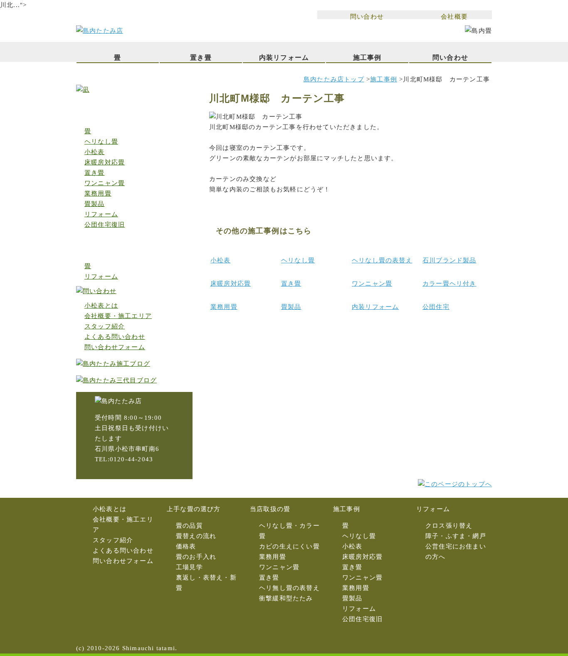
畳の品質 (189, 525)
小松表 (220, 260)
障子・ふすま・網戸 (455, 536)
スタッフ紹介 (104, 326)
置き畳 (201, 57)
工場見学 (189, 567)
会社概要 (454, 16)
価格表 (186, 546)
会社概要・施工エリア (118, 316)
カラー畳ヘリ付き (449, 283)
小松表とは (101, 305)
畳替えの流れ (196, 536)
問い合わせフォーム (114, 347)
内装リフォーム (284, 57)
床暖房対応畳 (230, 283)
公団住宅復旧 (104, 224)
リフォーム (101, 214)
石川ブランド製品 (449, 260)
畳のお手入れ (196, 556)
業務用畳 (223, 307)
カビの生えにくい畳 (289, 546)
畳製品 (291, 307)
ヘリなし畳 (298, 260)
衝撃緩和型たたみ (286, 598)
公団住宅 (435, 307)
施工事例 (367, 57)
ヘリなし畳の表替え (382, 260)
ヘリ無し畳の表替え (289, 588)
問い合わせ (367, 16)
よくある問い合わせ (114, 336)
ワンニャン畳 (372, 283)
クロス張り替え (448, 525)
